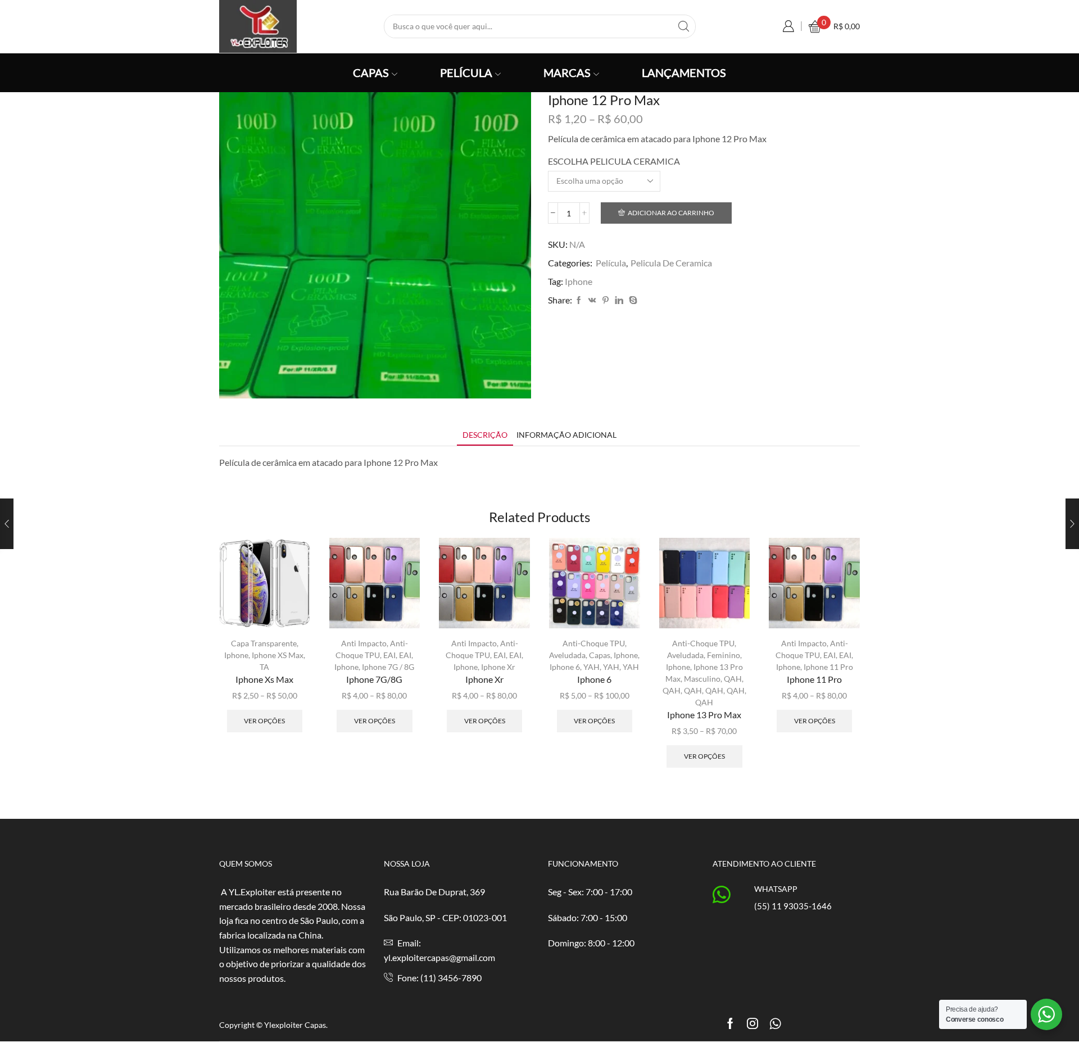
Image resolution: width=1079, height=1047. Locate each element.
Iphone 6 (565, 667)
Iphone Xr (498, 667)
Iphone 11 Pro (828, 667)
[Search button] (684, 26)
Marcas (567, 72)
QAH (733, 678)
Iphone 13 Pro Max (704, 714)
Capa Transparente (264, 643)
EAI (389, 655)
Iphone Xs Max (264, 679)
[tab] (485, 435)
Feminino (723, 655)
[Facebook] (579, 300)
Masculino (702, 678)
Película (466, 72)
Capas (371, 72)
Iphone (578, 281)
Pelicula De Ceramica (671, 262)
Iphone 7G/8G (374, 679)
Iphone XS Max (277, 655)
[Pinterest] (605, 300)
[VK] (592, 300)
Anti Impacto (364, 643)
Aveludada (567, 655)
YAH (591, 667)
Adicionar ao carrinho (671, 213)
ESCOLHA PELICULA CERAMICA (614, 161)
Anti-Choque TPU (594, 643)
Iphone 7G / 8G (388, 667)
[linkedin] (619, 300)
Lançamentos (684, 72)
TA (264, 667)
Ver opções (264, 721)
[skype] (631, 300)
